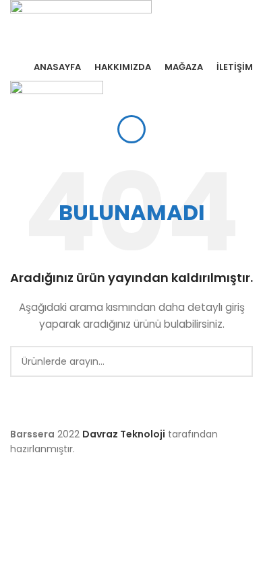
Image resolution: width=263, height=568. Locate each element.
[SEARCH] (237, 361)
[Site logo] (81, 25)
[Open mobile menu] (131, 129)
